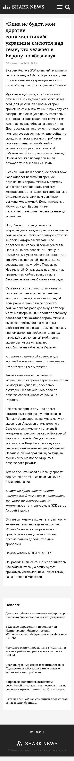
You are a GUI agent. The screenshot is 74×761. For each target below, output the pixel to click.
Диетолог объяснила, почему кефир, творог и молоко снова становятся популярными (37, 615)
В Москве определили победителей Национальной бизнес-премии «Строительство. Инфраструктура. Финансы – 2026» (36, 632)
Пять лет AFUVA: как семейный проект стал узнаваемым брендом (37, 700)
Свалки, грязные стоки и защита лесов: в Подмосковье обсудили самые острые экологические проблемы (35, 668)
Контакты (37, 732)
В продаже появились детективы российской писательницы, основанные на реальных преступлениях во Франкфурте (36, 685)
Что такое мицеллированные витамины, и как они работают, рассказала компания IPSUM (36, 651)
